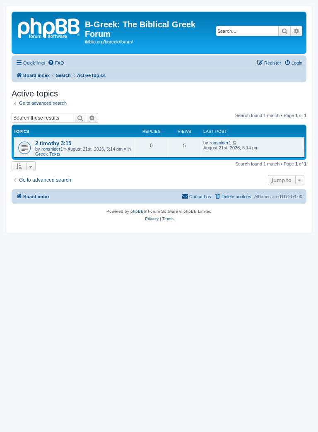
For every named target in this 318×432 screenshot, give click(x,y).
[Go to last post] (235, 142)
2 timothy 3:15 (53, 143)
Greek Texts (47, 153)
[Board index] (49, 27)
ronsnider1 (52, 148)
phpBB (137, 211)
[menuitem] (56, 63)
